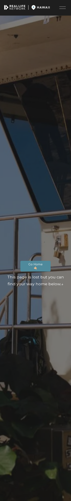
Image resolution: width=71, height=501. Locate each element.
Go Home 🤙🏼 (35, 266)
